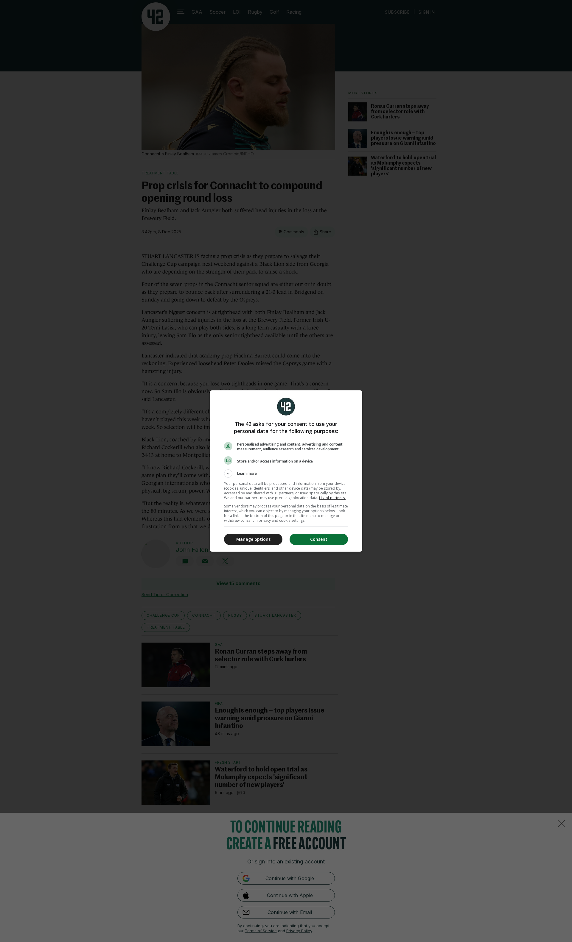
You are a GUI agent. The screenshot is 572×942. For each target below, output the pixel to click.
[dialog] (286, 471)
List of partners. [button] (332, 497)
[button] (286, 473)
